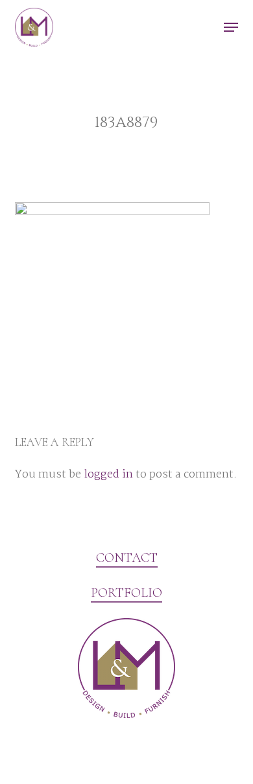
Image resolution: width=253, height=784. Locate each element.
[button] (231, 27)
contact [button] (127, 558)
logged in (108, 474)
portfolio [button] (126, 593)
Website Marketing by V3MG (79, 747)
